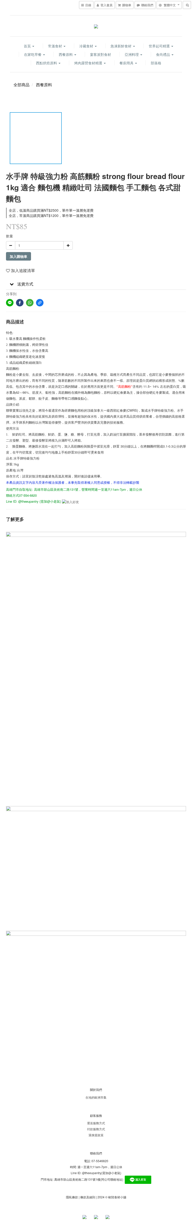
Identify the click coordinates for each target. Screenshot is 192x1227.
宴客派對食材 (100, 54)
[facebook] (20, 302)
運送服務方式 (96, 1123)
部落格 (156, 62)
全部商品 (22, 85)
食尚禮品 (163, 54)
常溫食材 (55, 45)
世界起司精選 (160, 45)
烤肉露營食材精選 (88, 62)
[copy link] (40, 302)
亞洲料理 (132, 54)
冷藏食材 (86, 45)
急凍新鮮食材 (121, 45)
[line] (10, 302)
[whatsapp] (30, 302)
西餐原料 (66, 54)
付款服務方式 (96, 1129)
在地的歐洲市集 (96, 1097)
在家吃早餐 (33, 54)
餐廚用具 (127, 62)
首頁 (28, 45)
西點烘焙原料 (47, 62)
